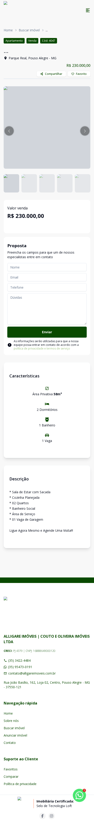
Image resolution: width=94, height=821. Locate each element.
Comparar (11, 776)
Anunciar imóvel (15, 735)
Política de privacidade (20, 784)
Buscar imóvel (29, 30)
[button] (9, 130)
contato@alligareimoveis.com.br (32, 673)
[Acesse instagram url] (51, 816)
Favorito (81, 74)
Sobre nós (11, 720)
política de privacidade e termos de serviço (42, 348)
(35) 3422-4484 (19, 660)
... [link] (47, 30)
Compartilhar (53, 74)
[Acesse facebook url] (42, 816)
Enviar (47, 332)
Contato (10, 742)
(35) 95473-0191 (20, 667)
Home (8, 30)
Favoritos (11, 769)
